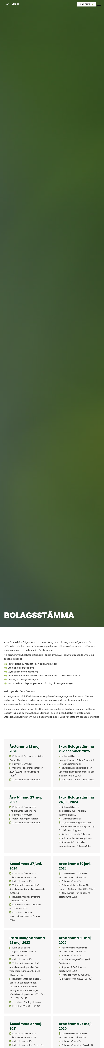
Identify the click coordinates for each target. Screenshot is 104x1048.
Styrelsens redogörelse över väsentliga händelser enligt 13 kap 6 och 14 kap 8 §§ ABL (77, 771)
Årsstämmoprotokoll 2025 (26, 822)
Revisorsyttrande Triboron (76, 834)
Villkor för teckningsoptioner (77, 838)
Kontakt (85, 4)
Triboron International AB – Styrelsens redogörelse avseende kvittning (27, 889)
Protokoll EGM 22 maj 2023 (26, 1006)
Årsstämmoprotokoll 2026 (26, 779)
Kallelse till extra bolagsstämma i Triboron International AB (72, 811)
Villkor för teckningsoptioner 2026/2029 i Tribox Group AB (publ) (26, 771)
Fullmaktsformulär (22, 764)
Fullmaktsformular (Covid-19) (28, 1045)
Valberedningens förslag (25, 818)
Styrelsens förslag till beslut (27, 1002)
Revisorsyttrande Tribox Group (78, 779)
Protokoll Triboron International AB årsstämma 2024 (24, 916)
